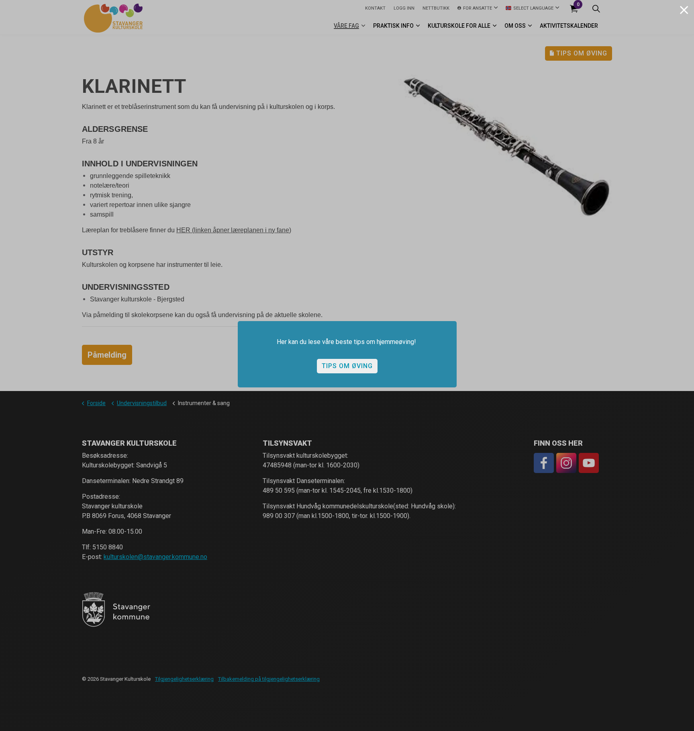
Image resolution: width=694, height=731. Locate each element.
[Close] (684, 10)
